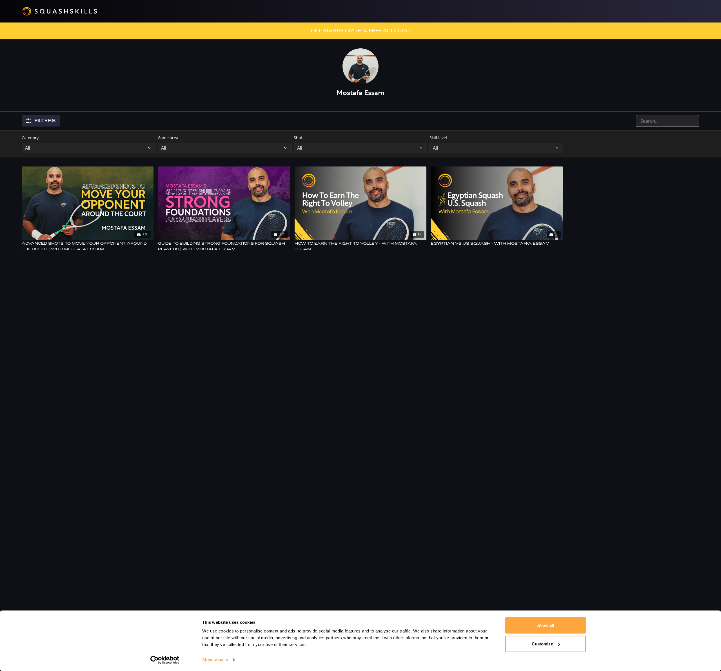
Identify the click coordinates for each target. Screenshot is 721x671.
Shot (298, 137)
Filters (45, 121)
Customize (542, 643)
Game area (168, 137)
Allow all (545, 625)
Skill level (438, 137)
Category (30, 137)
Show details (215, 660)
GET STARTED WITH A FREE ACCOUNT (361, 31)
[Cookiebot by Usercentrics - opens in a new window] (165, 660)
